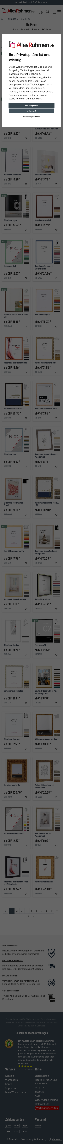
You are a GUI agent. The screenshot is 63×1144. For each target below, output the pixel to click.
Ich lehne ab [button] (31, 111)
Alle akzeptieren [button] (31, 106)
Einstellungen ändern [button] (31, 116)
